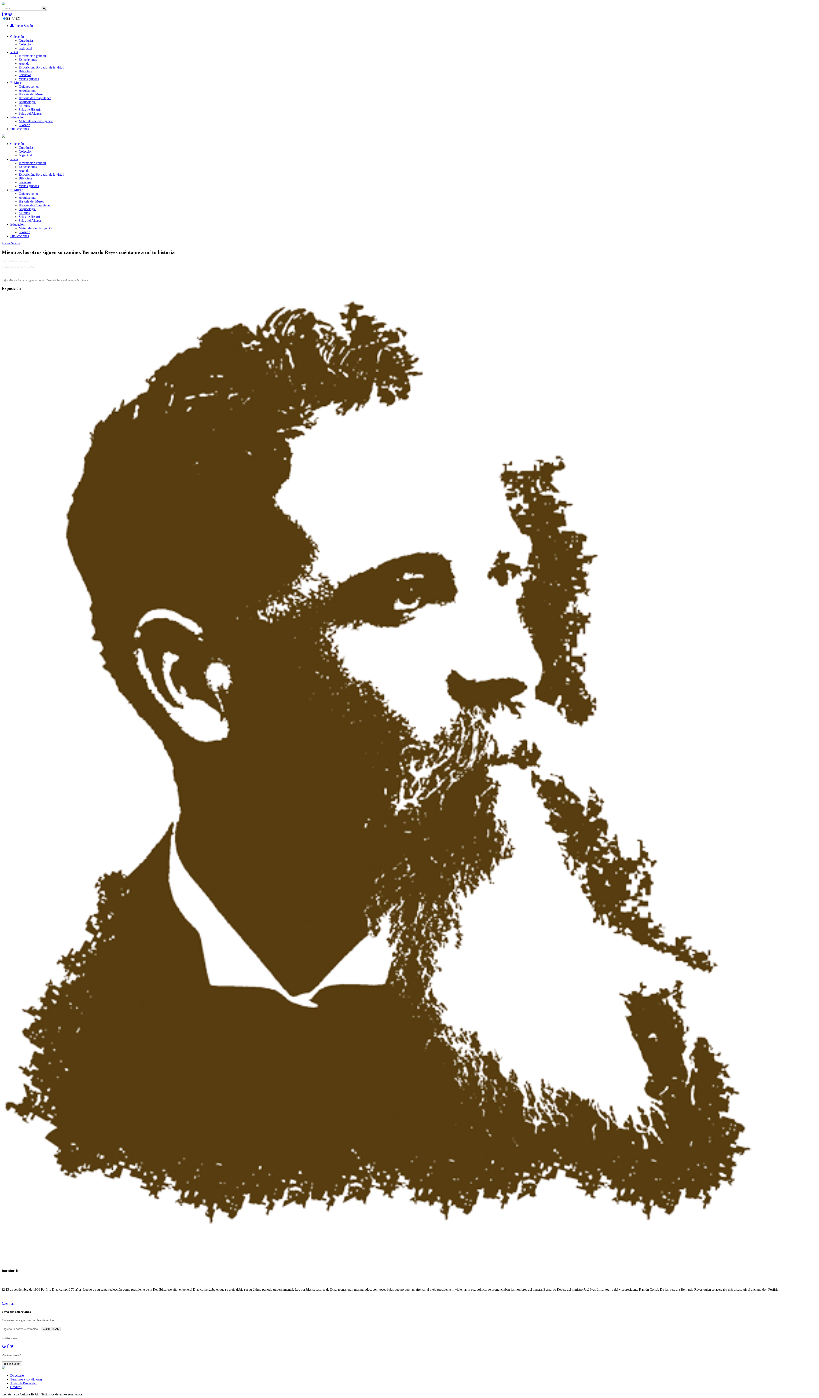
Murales (24, 106)
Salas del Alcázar (30, 113)
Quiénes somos (29, 86)
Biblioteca (25, 71)
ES (8, 18)
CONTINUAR (51, 1329)
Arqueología (27, 102)
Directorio (17, 1375)
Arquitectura (27, 90)
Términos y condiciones (26, 1379)
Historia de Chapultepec (35, 98)
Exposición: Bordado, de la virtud (41, 67)
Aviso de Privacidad (23, 1383)
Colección (17, 36)
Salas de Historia (30, 109)
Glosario (24, 125)
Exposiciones (28, 59)
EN (18, 18)
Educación (17, 117)
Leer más (8, 1303)
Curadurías (26, 40)
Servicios (25, 75)
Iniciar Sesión (23, 26)
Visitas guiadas (29, 79)
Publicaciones (19, 129)
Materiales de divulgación (36, 121)
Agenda (24, 63)
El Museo (16, 83)
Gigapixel (25, 48)
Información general (32, 56)
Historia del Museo (31, 94)
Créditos (16, 1387)
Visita (14, 52)
